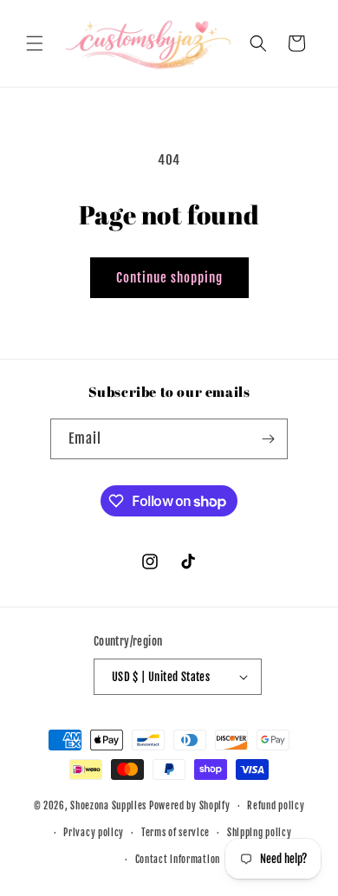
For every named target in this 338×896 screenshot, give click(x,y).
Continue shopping (169, 277)
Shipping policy (259, 833)
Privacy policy (93, 833)
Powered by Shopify (190, 806)
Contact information (177, 860)
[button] (35, 43)
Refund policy (275, 806)
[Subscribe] (268, 439)
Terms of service (175, 833)
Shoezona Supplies (108, 806)
